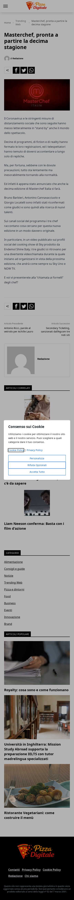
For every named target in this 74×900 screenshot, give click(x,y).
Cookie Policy (16, 450)
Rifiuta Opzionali (37, 465)
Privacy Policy (35, 450)
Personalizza (37, 458)
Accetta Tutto (37, 472)
